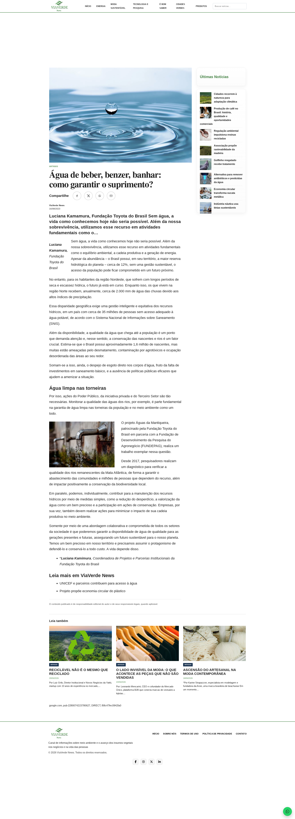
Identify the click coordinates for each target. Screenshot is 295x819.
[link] (65, 6)
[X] (151, 762)
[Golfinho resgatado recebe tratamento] (205, 164)
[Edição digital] (210, 6)
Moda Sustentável (118, 6)
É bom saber (162, 6)
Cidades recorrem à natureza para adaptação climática (225, 98)
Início (88, 6)
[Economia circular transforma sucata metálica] (205, 193)
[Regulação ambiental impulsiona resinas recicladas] (205, 135)
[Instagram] (143, 762)
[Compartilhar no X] (88, 195)
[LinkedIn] (159, 762)
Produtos (201, 6)
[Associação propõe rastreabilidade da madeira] (205, 149)
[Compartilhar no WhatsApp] (99, 195)
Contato (241, 733)
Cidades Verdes (180, 6)
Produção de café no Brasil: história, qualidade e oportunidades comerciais (219, 116)
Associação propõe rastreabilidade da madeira (225, 149)
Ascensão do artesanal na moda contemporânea (209, 672)
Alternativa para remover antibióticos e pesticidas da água (228, 178)
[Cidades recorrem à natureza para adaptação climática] (205, 98)
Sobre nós (169, 733)
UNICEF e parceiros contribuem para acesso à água (98, 583)
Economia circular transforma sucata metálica (224, 193)
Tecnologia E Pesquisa (140, 6)
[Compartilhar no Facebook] (77, 195)
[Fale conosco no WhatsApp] (287, 811)
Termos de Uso (189, 733)
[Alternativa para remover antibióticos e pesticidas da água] (205, 178)
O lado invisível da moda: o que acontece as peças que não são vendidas (147, 674)
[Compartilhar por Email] (111, 195)
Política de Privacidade (217, 733)
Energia (100, 6)
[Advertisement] (147, 42)
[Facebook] (135, 762)
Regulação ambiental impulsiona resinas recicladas (226, 135)
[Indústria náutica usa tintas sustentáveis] (205, 208)
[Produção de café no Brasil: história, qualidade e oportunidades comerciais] (205, 112)
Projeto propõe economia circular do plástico (92, 591)
